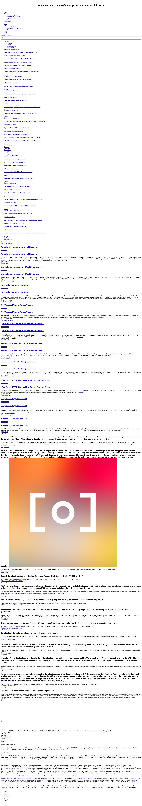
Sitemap (6, 799)
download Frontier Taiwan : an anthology (85, 778)
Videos (9, 154)
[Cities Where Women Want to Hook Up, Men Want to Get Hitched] (22, 137)
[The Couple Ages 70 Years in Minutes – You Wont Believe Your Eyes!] (9, 217)
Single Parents (7, 237)
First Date (9, 151)
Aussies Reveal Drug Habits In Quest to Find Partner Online (21, 52)
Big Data (6, 41)
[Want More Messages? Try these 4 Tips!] (11, 156)
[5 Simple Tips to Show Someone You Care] (15, 162)
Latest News (7, 148)
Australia (9, 43)
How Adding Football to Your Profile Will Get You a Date (20, 205)
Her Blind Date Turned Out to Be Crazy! (15, 226)
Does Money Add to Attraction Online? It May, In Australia (20, 58)
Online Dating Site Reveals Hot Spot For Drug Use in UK (20, 94)
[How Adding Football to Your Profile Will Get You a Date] (11, 202)
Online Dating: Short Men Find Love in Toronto (17, 79)
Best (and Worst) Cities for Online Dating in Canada (18, 86)
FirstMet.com (7, 21)
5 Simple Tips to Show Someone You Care (15, 165)
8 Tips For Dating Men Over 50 (14, 398)
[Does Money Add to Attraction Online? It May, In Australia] (15, 55)
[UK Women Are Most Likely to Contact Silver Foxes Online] (11, 110)
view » (6, 735)
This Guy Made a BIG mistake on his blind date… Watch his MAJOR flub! (25, 233)
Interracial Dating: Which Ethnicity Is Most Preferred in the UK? (22, 107)
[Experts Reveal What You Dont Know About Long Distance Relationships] (12, 118)
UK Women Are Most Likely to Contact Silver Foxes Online (20, 113)
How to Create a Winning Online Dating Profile (17, 193)
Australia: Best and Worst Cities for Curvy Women (18, 65)
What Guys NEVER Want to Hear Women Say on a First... (25, 380)
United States (10, 47)
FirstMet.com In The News (14, 16)
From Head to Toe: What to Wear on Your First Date (18, 178)
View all (6, 75)
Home (5, 12)
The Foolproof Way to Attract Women (17, 305)
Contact (6, 19)
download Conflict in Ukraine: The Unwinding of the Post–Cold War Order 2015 (22, 778)
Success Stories (8, 239)
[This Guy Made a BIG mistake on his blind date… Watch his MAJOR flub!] (7, 230)
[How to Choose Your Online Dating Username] (10, 183)
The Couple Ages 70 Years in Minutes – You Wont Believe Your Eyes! (23, 220)
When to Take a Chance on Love (14, 418)
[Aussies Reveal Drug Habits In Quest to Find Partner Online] (11, 49)
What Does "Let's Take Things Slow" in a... (19, 362)
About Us (6, 13)
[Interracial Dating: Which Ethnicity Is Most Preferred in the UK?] (9, 103)
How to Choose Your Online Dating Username (17, 186)
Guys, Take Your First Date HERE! (15, 285)
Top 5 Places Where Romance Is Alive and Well (17, 134)
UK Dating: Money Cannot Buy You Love (15, 100)
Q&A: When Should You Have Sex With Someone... (22, 323)
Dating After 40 (8, 145)
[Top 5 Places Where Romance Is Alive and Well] (13, 131)
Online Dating (7, 150)
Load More (3, 698)
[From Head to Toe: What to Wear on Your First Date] (9, 175)
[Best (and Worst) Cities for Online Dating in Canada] (11, 83)
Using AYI (10, 153)
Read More (64, 260)
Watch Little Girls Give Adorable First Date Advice (18, 172)
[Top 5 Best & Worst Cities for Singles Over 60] (10, 124)
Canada (9, 44)
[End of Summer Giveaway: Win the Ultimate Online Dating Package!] (11, 196)
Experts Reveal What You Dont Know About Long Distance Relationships (24, 121)
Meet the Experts (11, 18)
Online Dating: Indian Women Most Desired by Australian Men (21, 71)
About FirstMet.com (12, 15)
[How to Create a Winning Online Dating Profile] (8, 189)
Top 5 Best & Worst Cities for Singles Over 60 (16, 128)
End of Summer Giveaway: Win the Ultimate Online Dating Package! (23, 199)
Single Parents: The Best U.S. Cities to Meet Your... (22, 343)
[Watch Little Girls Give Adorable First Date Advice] (11, 168)
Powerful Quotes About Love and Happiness (19, 247)
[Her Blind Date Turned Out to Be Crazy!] (14, 223)
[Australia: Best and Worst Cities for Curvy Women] (18, 62)
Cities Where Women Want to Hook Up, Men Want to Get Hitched (22, 140)
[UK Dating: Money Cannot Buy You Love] (10, 97)
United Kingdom (11, 46)
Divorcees (6, 147)
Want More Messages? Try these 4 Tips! (15, 159)
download (90, 781)
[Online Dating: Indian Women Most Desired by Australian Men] (12, 68)
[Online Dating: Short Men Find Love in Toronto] (13, 76)
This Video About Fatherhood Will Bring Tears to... (22, 267)
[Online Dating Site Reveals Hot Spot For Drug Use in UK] (12, 91)
